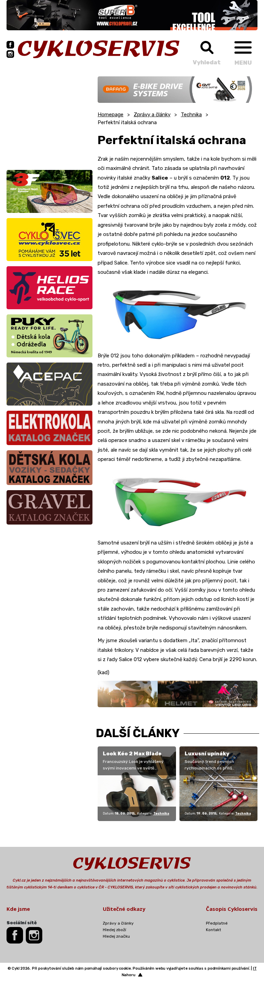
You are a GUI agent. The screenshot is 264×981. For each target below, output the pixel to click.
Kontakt (213, 929)
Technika (191, 114)
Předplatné (217, 923)
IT (255, 968)
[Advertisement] (49, 119)
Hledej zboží (114, 929)
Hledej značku (116, 936)
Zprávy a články (152, 114)
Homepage (110, 114)
